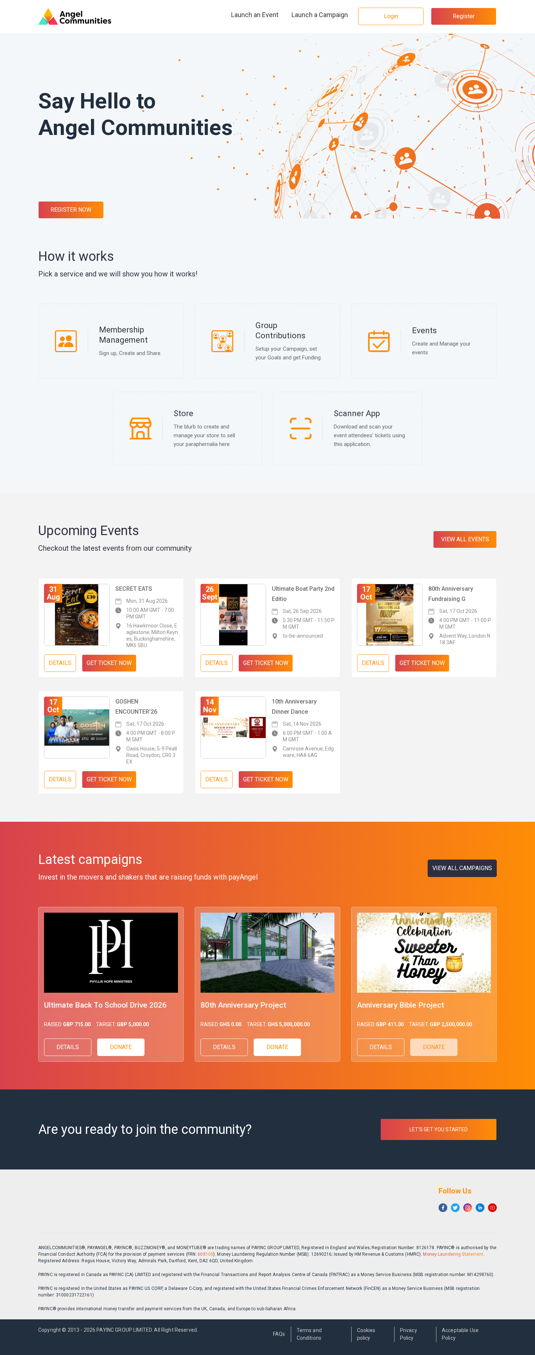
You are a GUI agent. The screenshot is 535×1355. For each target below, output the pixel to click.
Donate (121, 1047)
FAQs (279, 1334)
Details (60, 662)
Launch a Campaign (320, 15)
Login (391, 16)
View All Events (465, 539)
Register (464, 16)
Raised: (53, 1024)
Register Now (71, 209)
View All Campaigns (462, 868)
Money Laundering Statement (453, 1254)
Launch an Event (254, 15)
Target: (106, 1024)
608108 (205, 1254)
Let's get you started (438, 1129)
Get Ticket (109, 662)
